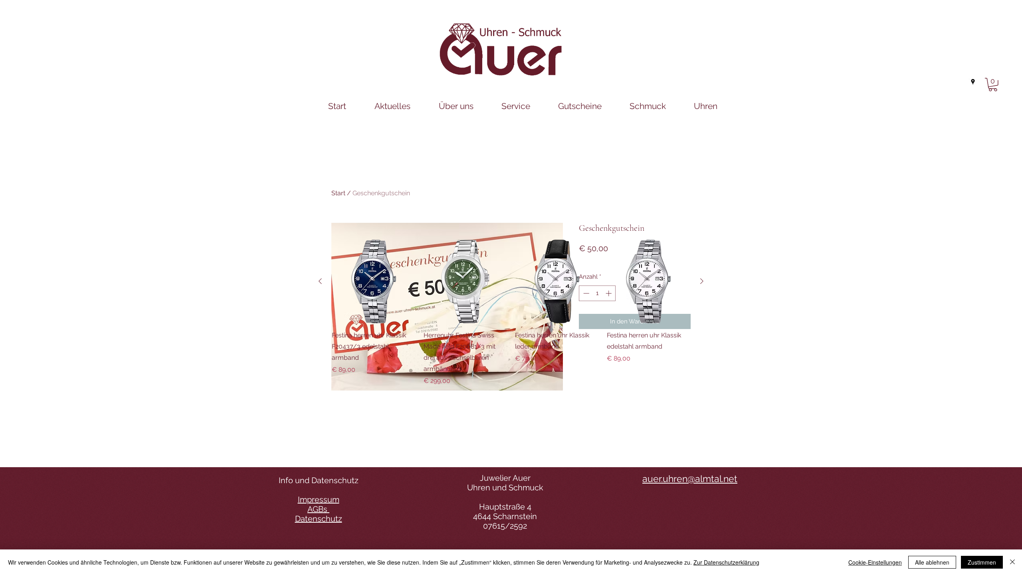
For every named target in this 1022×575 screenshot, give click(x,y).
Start (338, 193)
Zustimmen (982, 562)
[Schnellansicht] (374, 281)
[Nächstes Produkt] (702, 281)
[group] (511, 312)
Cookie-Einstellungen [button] (875, 562)
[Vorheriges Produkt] (320, 281)
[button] (993, 84)
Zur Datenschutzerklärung (726, 562)
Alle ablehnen (932, 562)
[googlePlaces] (973, 82)
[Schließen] (1012, 562)
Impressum (318, 499)
